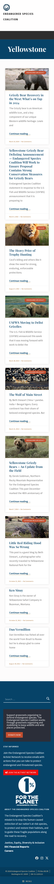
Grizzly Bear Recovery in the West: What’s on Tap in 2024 (26, 99)
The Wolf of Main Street (25, 394)
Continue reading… (19, 133)
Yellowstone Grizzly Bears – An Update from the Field (26, 467)
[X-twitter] (46, 857)
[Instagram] (41, 857)
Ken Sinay (16, 590)
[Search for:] (27, 699)
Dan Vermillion (19, 629)
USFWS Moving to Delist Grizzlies (26, 324)
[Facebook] (36, 857)
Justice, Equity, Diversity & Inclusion (24, 842)
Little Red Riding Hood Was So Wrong (25, 545)
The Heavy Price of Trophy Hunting (22, 252)
